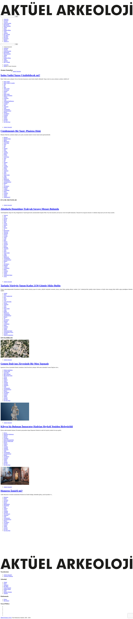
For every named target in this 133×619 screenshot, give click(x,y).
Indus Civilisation (8, 95)
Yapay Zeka (7, 88)
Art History (6, 113)
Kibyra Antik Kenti (8, 441)
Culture (5, 189)
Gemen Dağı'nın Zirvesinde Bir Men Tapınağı (25, 363)
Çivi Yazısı (6, 90)
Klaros (5, 502)
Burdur (5, 442)
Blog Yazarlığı (7, 26)
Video (5, 31)
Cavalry (6, 236)
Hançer (5, 225)
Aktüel (5, 27)
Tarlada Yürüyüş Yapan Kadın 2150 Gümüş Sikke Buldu (30, 285)
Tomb (5, 237)
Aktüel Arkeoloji (17, 71)
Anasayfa (6, 19)
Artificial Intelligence (9, 101)
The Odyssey (7, 514)
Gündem (6, 115)
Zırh (5, 226)
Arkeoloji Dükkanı (8, 576)
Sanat (5, 173)
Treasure (6, 244)
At (4, 229)
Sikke (5, 294)
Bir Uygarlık (7, 34)
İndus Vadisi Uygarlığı (9, 83)
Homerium (6, 505)
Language (6, 98)
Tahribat (6, 33)
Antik (5, 176)
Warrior (5, 234)
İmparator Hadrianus (9, 434)
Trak (5, 216)
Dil (4, 85)
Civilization (6, 190)
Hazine (5, 227)
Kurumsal (6, 38)
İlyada (5, 498)
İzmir (5, 507)
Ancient (6, 119)
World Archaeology (8, 335)
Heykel (5, 437)
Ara (16, 16)
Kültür (5, 177)
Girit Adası (6, 143)
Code (5, 99)
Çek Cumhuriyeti (8, 296)
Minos (5, 140)
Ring (5, 240)
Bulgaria (6, 247)
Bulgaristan (6, 230)
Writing (5, 97)
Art (4, 184)
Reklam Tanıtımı (8, 592)
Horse (5, 246)
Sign (5, 105)
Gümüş (5, 293)
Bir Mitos (6, 35)
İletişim (5, 40)
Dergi (5, 29)
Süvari (5, 219)
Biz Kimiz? (6, 600)
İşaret (5, 92)
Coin (5, 300)
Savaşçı (5, 218)
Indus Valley (7, 94)
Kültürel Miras (7, 30)
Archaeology (7, 109)
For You (6, 120)
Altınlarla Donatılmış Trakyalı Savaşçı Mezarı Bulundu (30, 209)
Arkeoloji (6, 20)
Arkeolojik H (7, 197)
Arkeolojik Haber (8, 275)
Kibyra (5, 433)
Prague (5, 303)
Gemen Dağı (7, 371)
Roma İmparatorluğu (9, 440)
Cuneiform (6, 102)
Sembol (5, 91)
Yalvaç (5, 377)
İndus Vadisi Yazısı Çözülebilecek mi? (20, 75)
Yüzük (5, 223)
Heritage (6, 187)
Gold (5, 239)
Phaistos (6, 137)
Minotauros (6, 141)
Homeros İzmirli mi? (12, 490)
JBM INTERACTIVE (6, 617)
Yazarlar (6, 22)
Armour (6, 243)
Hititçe (5, 154)
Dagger (5, 241)
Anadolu (6, 152)
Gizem (5, 151)
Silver (5, 299)
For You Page (7, 122)
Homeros (6, 497)
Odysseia (6, 500)
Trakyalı (6, 215)
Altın (5, 222)
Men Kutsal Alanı (8, 375)
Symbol (5, 104)
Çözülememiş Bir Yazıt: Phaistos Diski (21, 131)
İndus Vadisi (7, 81)
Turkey (5, 381)
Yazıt (5, 144)
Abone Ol (6, 41)
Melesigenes (7, 504)
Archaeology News (8, 332)
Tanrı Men (6, 372)
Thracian (6, 232)
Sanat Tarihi (7, 175)
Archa (5, 276)
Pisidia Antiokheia (8, 370)
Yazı (5, 84)
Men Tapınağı (7, 374)
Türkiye (6, 379)
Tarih (5, 108)
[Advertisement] (47, 543)
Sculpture (6, 438)
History (5, 112)
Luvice (5, 155)
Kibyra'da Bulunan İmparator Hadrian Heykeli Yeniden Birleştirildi (37, 426)
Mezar (5, 221)
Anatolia (6, 384)
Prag (5, 297)
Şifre (5, 66)
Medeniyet (6, 179)
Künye (5, 599)
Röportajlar (6, 24)
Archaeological (7, 110)
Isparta (5, 378)
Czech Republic (7, 301)
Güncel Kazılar (7, 23)
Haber (5, 191)
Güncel (5, 116)
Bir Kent (6, 37)
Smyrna (5, 501)
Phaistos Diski (7, 138)
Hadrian (6, 435)
